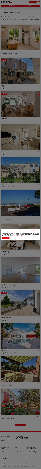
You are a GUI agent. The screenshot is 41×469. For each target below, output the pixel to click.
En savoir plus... (20, 235)
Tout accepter (5, 238)
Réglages (13, 238)
